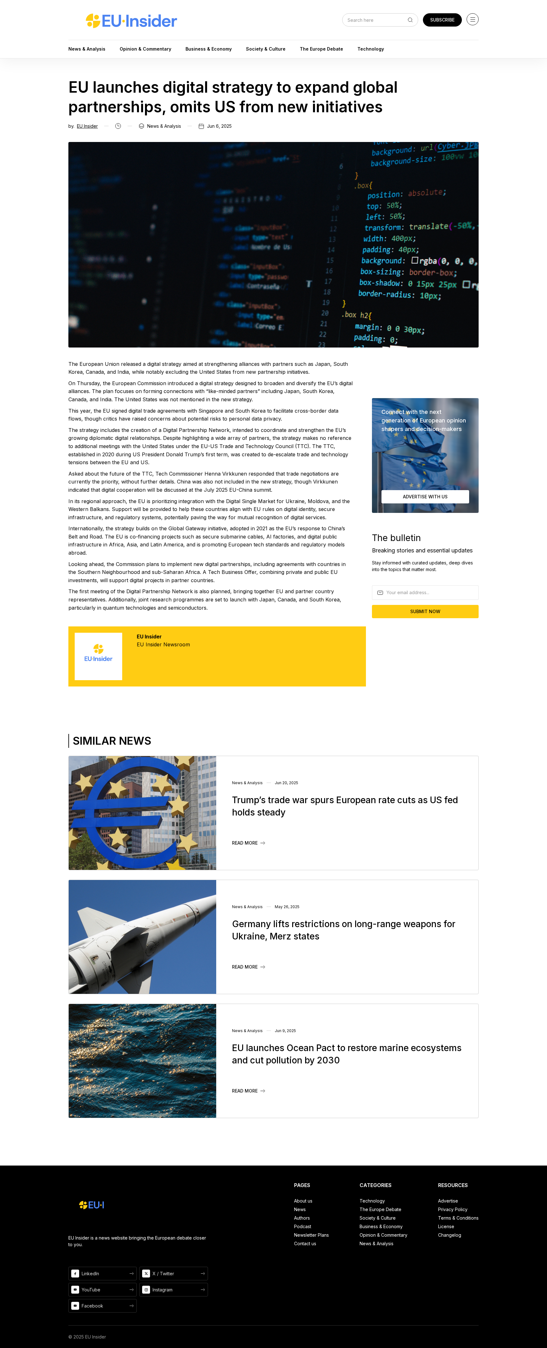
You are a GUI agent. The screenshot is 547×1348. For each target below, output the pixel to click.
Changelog (449, 1235)
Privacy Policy (453, 1209)
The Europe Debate (380, 1209)
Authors (302, 1218)
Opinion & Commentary (383, 1235)
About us (303, 1200)
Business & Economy (381, 1226)
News (300, 1209)
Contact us (305, 1243)
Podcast (302, 1226)
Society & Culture (378, 1218)
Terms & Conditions (458, 1218)
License (446, 1226)
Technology (372, 1200)
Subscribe (442, 19)
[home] (131, 20)
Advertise (448, 1200)
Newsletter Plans (311, 1235)
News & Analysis (376, 1243)
